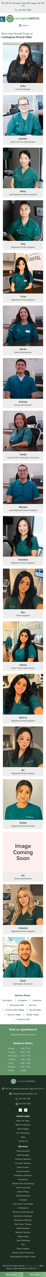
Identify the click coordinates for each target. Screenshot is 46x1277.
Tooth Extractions (23, 1187)
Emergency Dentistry (23, 1175)
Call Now (12, 1274)
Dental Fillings (23, 1191)
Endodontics (23, 1179)
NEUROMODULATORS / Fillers (23, 1257)
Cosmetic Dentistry (23, 1163)
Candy (23, 454)
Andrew (23, 401)
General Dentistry (23, 1196)
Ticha (23, 296)
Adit (38, 1268)
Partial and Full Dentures (23, 1212)
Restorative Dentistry (23, 1220)
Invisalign (23, 1200)
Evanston (37, 1000)
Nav (23, 612)
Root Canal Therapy (23, 1224)
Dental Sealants (23, 1228)
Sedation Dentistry (23, 1232)
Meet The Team (23, 1121)
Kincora (32, 1005)
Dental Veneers (23, 1248)
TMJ (23, 1244)
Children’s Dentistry (23, 1159)
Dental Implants (23, 1171)
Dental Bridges (23, 1155)
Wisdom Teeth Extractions (23, 1252)
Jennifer (23, 138)
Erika (23, 86)
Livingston (22, 1000)
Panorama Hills (17, 1005)
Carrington (7, 1000)
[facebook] (25, 1110)
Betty (23, 191)
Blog (23, 1137)
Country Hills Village (14, 1010)
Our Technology (23, 1133)
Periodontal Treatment (23, 1216)
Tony (23, 244)
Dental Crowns (23, 1167)
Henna (23, 665)
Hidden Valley (32, 1014)
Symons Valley (14, 1014)
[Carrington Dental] (23, 18)
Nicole (23, 349)
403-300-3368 (24, 10)
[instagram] (20, 1110)
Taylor (23, 980)
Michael (23, 507)
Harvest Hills (35, 1010)
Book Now (34, 1274)
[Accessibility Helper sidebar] (2, 19)
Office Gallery (23, 1129)
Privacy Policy (32, 1266)
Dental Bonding (23, 1151)
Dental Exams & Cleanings (23, 1183)
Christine (23, 559)
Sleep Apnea (23, 1236)
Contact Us (23, 1141)
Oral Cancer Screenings (23, 1204)
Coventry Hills (23, 1019)
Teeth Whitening (23, 1240)
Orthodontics (23, 1208)
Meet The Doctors (23, 1125)
